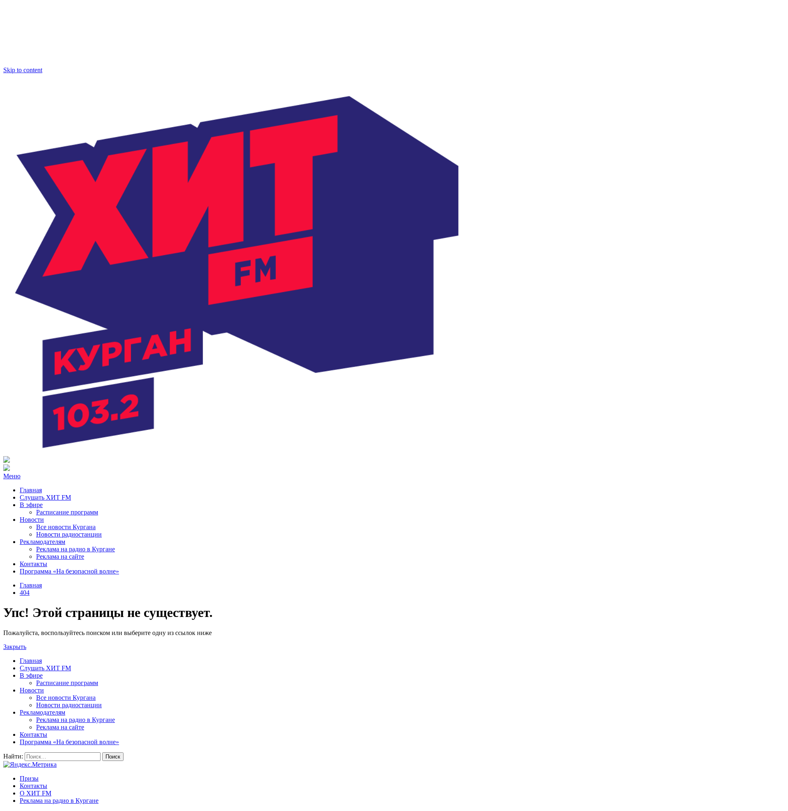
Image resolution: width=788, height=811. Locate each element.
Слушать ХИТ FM (45, 497)
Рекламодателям (42, 541)
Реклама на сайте (60, 556)
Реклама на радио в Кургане (75, 549)
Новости (32, 519)
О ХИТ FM (35, 793)
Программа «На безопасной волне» (69, 571)
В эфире (31, 504)
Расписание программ (67, 512)
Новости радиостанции (69, 534)
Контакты (33, 563)
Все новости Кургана (66, 526)
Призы (29, 778)
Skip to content (22, 69)
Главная (31, 490)
